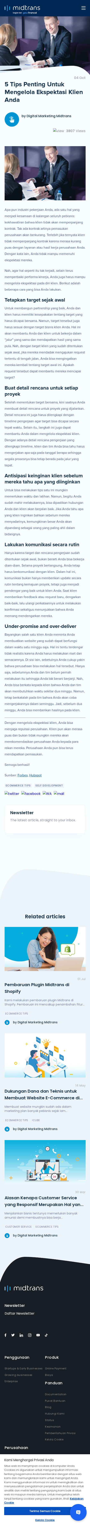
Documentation (56, 1394)
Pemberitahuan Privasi (60, 1433)
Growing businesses (18, 1375)
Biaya (49, 1375)
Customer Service (18, 1226)
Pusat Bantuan (55, 1401)
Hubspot (35, 775)
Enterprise (11, 1381)
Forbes (23, 775)
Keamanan (52, 1426)
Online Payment (55, 1368)
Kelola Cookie (54, 1439)
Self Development (49, 785)
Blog (48, 1407)
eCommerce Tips (18, 785)
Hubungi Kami (54, 1413)
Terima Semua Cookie (45, 1511)
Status (49, 1420)
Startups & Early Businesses (24, 1368)
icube (36, 1120)
